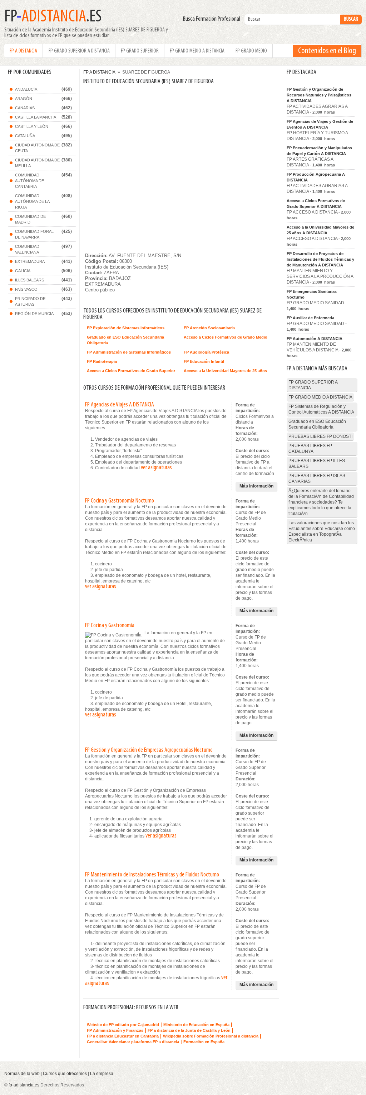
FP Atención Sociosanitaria (209, 328)
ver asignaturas (156, 468)
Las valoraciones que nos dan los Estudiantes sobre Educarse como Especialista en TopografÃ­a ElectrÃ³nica (321, 531)
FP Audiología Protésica (206, 352)
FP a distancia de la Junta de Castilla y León (189, 1030)
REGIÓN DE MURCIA (34, 313)
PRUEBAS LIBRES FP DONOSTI (320, 436)
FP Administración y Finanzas (115, 1030)
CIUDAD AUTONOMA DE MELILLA (37, 163)
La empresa (101, 1073)
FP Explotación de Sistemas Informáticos (125, 328)
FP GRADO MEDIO (251, 51)
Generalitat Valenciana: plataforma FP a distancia (133, 1042)
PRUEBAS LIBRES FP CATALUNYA (310, 448)
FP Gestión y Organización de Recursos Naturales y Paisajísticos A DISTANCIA (319, 95)
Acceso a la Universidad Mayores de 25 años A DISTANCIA (320, 230)
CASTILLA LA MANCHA (35, 117)
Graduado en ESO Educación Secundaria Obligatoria (125, 340)
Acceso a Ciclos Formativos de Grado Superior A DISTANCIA (316, 204)
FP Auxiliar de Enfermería (310, 318)
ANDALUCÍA (26, 89)
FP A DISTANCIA (23, 51)
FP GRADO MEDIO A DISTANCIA (197, 51)
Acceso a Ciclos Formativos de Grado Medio (225, 337)
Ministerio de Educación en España (196, 1024)
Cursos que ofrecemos (65, 1073)
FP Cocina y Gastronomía (109, 625)
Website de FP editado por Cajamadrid (123, 1024)
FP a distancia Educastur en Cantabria (123, 1036)
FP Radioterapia (102, 361)
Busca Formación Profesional (213, 19)
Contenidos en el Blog (327, 51)
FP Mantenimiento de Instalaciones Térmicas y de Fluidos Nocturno (152, 875)
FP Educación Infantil (204, 361)
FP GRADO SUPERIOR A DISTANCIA (79, 51)
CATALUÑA (25, 136)
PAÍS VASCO (26, 289)
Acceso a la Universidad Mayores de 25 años (225, 371)
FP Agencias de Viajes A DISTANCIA (119, 405)
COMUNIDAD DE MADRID (30, 219)
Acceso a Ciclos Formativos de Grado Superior (131, 371)
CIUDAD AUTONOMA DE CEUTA (37, 148)
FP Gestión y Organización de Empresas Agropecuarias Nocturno (149, 750)
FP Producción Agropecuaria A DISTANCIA (316, 177)
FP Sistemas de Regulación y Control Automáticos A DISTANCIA (321, 409)
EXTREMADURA (30, 261)
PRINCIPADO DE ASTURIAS (30, 301)
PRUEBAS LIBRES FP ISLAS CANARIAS (316, 478)
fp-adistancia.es (24, 1085)
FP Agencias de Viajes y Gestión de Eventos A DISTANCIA (320, 124)
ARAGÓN (23, 98)
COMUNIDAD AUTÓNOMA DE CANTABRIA (29, 181)
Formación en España (203, 1042)
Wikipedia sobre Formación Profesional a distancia (210, 1036)
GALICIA (22, 271)
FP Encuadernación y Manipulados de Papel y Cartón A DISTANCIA (319, 151)
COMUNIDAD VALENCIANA (27, 249)
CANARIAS (25, 108)
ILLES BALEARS (29, 280)
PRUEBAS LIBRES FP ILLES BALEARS (316, 463)
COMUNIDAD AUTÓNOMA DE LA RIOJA (32, 201)
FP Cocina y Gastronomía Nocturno (119, 501)
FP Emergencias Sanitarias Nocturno (312, 294)
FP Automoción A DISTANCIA (314, 338)
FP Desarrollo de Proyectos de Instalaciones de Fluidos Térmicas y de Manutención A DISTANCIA (320, 259)
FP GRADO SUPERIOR (140, 51)
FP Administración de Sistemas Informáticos (129, 352)
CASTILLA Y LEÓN (31, 126)
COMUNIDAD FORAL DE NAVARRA (34, 234)
